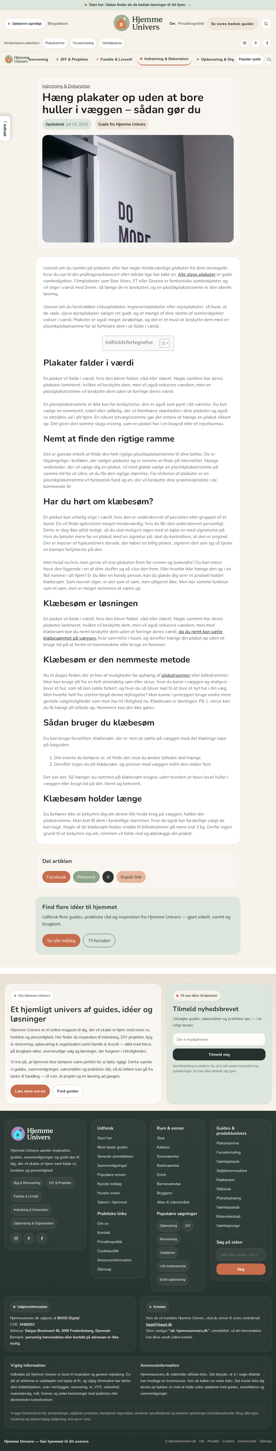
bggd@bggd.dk (159, 1324)
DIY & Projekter (74, 59)
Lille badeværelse (173, 1266)
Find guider (67, 1091)
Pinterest (86, 877)
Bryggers (164, 1193)
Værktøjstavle (112, 43)
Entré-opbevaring (172, 1280)
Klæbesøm (225, 1180)
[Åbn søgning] (266, 23)
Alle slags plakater (197, 274)
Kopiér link (131, 877)
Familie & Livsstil (116, 59)
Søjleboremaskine (231, 1170)
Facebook (56, 877)
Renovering (168, 1239)
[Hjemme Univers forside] (138, 23)
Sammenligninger (112, 1165)
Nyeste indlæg (109, 1184)
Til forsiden (99, 940)
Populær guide (250, 59)
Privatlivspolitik (191, 24)
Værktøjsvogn (228, 1225)
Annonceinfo (247, 1441)
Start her (104, 1138)
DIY (188, 1226)
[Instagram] (244, 43)
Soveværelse (168, 1156)
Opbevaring (168, 1226)
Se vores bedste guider (232, 24)
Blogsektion (58, 24)
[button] (5, 128)
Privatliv (213, 1441)
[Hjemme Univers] (17, 59)
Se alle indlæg (61, 940)
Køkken (163, 1147)
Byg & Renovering (31, 59)
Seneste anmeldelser (115, 1156)
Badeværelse (168, 1165)
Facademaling (83, 43)
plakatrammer (175, 675)
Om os (103, 1223)
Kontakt (103, 1232)
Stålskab (223, 1189)
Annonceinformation (114, 1260)
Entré (161, 1174)
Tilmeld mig (219, 1054)
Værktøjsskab (228, 1207)
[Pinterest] (255, 43)
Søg (240, 1269)
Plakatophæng (228, 1198)
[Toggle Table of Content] (162, 343)
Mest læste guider (112, 1147)
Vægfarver (167, 1253)
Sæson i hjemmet (112, 1202)
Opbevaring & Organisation (226, 59)
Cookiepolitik (108, 1251)
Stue (161, 1138)
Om (172, 24)
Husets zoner (108, 1193)
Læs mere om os (30, 1091)
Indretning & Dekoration (166, 59)
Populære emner (111, 1174)
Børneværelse (169, 1184)
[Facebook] (267, 43)
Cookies (228, 1441)
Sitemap (104, 1269)
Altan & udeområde (173, 1202)
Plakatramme (55, 43)
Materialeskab (228, 1216)
